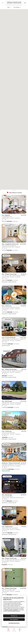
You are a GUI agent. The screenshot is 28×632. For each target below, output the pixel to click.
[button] (9, 221)
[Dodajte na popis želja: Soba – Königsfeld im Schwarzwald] (24, 225)
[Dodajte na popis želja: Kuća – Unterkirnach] (24, 413)
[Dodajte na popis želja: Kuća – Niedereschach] (24, 508)
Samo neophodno (14, 619)
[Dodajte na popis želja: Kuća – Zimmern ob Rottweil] (24, 319)
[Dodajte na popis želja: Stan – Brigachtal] (24, 197)
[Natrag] (3, 2)
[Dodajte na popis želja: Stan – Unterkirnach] (24, 287)
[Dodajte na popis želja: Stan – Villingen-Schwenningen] (24, 255)
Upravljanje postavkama (14, 623)
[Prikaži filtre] (25, 2)
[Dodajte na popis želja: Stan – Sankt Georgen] (24, 383)
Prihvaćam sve (14, 616)
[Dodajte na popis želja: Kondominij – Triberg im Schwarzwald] (24, 444)
